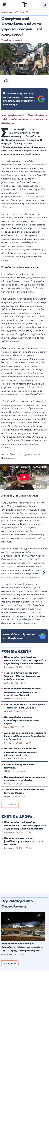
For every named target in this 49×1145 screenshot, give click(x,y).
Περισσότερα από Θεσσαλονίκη (17, 903)
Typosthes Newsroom (11, 39)
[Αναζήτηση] (44, 4)
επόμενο (44, 572)
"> (19, 99)
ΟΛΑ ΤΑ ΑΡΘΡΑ (9, 804)
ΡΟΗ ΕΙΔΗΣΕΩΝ (16, 651)
